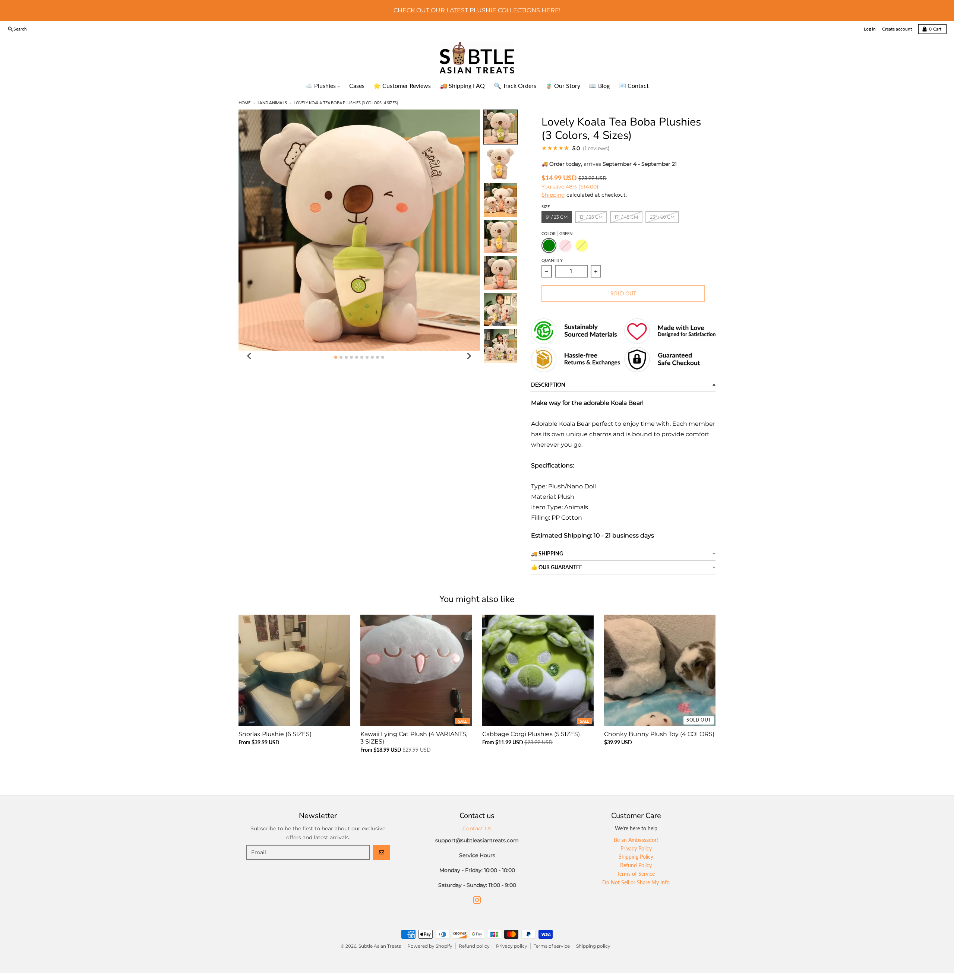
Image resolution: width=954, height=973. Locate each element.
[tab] (335, 357)
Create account (897, 29)
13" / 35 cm (591, 217)
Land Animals (272, 102)
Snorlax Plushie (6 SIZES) (275, 734)
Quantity (552, 260)
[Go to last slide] (249, 356)
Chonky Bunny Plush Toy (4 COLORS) (659, 734)
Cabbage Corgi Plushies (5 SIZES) (531, 734)
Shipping (553, 194)
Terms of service (552, 946)
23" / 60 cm (662, 217)
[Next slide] (469, 356)
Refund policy (474, 946)
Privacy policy (511, 946)
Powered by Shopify (429, 946)
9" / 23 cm (557, 217)
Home (244, 102)
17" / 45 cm (626, 217)
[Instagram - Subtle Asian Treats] (477, 900)
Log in (870, 29)
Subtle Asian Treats (379, 946)
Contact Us (477, 828)
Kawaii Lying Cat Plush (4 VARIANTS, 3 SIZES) (413, 737)
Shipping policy (593, 946)
